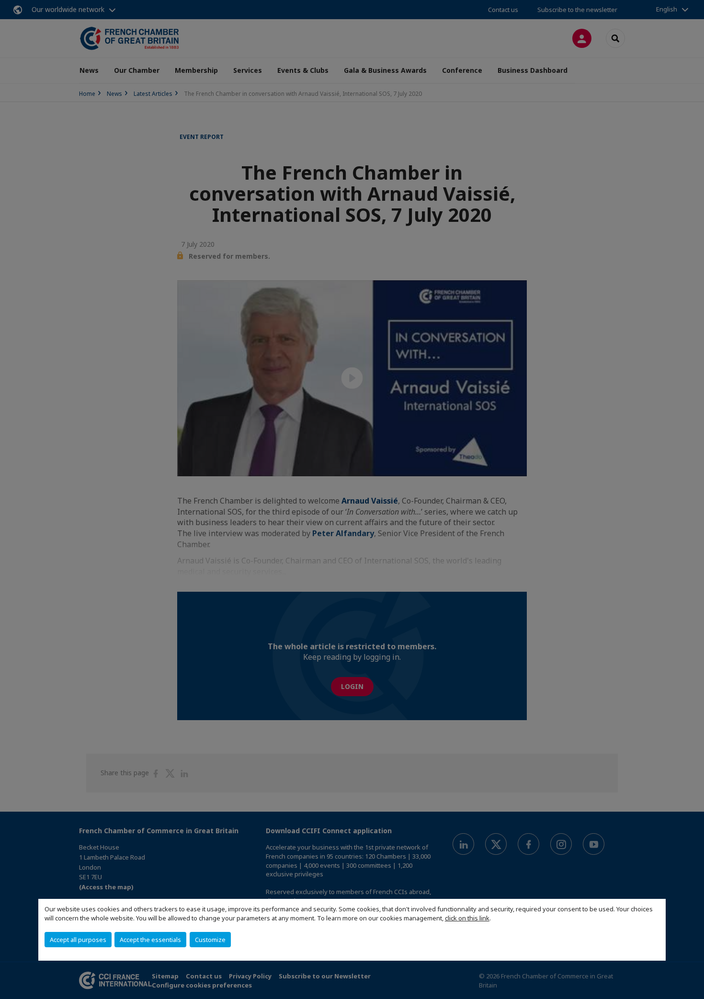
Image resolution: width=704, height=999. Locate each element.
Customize (210, 939)
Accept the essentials (150, 939)
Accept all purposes (78, 939)
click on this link (467, 918)
